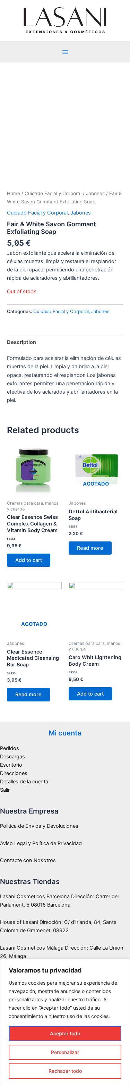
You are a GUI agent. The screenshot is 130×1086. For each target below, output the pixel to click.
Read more (90, 548)
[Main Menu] (65, 52)
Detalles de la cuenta (24, 781)
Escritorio (11, 765)
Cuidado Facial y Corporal (53, 193)
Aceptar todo (65, 1033)
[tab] (65, 342)
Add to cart (28, 560)
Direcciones (13, 773)
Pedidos (9, 748)
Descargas (12, 757)
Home (13, 193)
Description (21, 342)
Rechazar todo (65, 1071)
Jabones (95, 193)
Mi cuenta (65, 733)
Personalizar (65, 1052)
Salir (5, 790)
